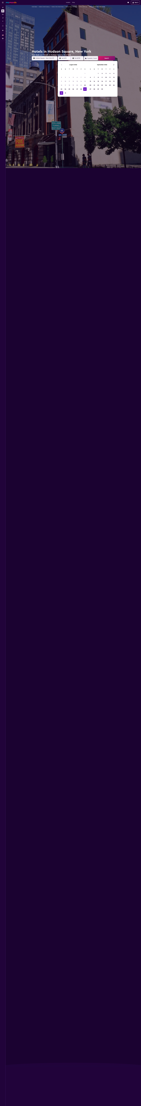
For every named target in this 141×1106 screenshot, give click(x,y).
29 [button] (85, 89)
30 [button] (61, 93)
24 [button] (65, 89)
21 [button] (81, 85)
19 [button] (73, 85)
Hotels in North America (44, 6)
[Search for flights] (3, 7)
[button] (3, 2)
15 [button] (85, 81)
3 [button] (65, 77)
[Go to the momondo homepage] (11, 2)
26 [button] (73, 89)
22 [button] (85, 85)
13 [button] (77, 81)
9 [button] (61, 81)
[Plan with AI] (3, 21)
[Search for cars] (3, 14)
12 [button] (73, 81)
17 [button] (65, 85)
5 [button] (73, 77)
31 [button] (65, 93)
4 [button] (69, 77)
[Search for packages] (3, 17)
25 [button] (69, 89)
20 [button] (77, 85)
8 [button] (98, 77)
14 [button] (81, 81)
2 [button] (61, 77)
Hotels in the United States (57, 6)
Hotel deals (34, 6)
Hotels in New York (83, 6)
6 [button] (77, 77)
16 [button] (61, 85)
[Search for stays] (3, 11)
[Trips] (3, 30)
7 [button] (94, 77)
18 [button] (69, 85)
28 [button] (81, 89)
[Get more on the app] (3, 25)
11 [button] (69, 81)
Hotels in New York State (71, 6)
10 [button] (65, 81)
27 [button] (77, 89)
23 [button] (61, 89)
